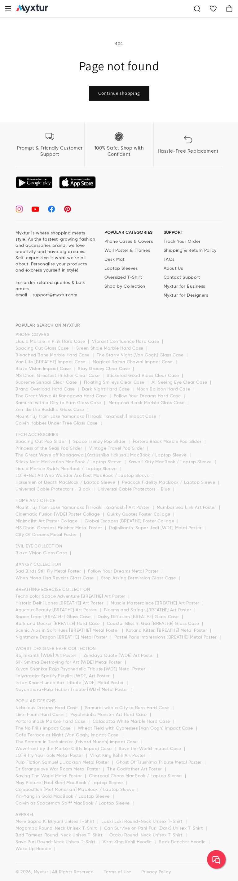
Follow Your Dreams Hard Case (148, 396)
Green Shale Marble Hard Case (110, 348)
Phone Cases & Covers (128, 241)
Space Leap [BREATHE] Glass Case (53, 617)
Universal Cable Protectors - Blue (134, 489)
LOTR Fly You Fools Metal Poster (50, 755)
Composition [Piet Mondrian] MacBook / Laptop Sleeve (75, 789)
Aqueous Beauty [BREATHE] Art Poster (56, 610)
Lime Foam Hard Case (40, 715)
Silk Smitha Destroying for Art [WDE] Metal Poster (69, 662)
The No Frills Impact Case (43, 728)
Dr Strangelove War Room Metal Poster (58, 769)
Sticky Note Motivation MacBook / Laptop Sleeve (69, 462)
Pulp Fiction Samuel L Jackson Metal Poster (63, 762)
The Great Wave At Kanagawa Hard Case (61, 396)
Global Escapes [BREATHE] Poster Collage (130, 521)
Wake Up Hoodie (34, 849)
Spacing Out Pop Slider (41, 441)
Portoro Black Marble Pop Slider (168, 441)
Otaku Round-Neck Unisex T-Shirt (146, 835)
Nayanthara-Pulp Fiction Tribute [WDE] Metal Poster (72, 689)
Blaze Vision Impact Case (43, 369)
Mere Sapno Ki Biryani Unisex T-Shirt (55, 821)
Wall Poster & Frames (127, 250)
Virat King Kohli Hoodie (128, 842)
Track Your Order (182, 241)
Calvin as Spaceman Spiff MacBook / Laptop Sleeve (73, 803)
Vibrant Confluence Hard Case (126, 341)
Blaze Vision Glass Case (41, 553)
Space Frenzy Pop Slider (100, 441)
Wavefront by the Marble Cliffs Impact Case (64, 749)
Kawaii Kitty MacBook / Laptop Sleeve (171, 462)
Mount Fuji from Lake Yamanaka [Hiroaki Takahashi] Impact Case (86, 416)
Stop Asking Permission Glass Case (139, 578)
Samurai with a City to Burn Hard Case (128, 708)
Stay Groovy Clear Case (104, 369)
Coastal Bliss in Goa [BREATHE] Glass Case (154, 623)
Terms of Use (117, 872)
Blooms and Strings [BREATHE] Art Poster (148, 610)
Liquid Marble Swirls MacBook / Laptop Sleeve (66, 469)
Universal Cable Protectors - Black (53, 489)
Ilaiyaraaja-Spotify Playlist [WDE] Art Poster (63, 676)
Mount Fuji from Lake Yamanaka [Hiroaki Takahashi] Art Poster (83, 507)
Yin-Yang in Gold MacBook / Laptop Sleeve (63, 796)
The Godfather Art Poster (135, 769)
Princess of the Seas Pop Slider (49, 448)
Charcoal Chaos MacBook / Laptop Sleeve (136, 776)
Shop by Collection (124, 286)
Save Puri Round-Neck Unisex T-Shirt (56, 842)
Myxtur (41, 872)
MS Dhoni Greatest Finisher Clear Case (58, 375)
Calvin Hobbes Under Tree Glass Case (57, 423)
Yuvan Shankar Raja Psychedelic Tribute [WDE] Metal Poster (81, 669)
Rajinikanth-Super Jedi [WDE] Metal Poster (156, 528)
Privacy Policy (156, 872)
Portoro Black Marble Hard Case (51, 721)
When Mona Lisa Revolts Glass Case (55, 578)
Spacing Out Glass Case (42, 348)
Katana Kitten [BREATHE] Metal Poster (167, 630)
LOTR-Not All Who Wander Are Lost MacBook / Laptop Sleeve (83, 475)
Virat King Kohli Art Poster (118, 755)
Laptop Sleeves (121, 268)
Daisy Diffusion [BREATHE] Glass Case (139, 617)
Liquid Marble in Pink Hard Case (50, 341)
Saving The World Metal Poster (49, 776)
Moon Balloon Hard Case (164, 389)
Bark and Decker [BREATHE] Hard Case (58, 623)
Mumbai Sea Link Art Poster (187, 507)
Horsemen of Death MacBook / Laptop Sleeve (66, 482)
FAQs (169, 259)
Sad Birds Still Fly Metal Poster (48, 571)
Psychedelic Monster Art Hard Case (109, 715)
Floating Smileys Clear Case (115, 382)
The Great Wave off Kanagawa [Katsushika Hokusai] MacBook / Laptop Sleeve (101, 455)
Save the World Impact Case (151, 749)
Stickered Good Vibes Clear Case (143, 375)
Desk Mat (114, 259)
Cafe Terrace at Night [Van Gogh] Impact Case (67, 735)
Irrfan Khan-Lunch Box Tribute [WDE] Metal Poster (70, 683)
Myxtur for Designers (186, 295)
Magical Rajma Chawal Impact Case (133, 362)
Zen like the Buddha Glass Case (50, 410)
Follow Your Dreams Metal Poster (124, 571)
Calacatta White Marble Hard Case (132, 721)
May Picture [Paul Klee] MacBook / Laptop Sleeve (69, 783)
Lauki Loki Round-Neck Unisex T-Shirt (142, 821)
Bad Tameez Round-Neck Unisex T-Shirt (59, 835)
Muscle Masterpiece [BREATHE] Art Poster (156, 603)
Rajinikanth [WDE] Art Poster (46, 655)
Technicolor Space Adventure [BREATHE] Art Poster (71, 596)
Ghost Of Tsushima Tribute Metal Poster (159, 762)
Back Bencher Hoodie (183, 842)
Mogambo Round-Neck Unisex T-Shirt (56, 828)
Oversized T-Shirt (123, 277)
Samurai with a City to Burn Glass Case (59, 403)
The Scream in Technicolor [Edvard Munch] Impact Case (77, 742)
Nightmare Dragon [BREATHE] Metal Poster (62, 637)
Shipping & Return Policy (190, 250)
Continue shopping (119, 93)
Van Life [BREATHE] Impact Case (51, 362)
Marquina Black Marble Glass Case (147, 403)
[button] (8, 8)
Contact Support (182, 277)
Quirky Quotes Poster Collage (139, 514)
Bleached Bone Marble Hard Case (53, 355)
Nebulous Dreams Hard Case (47, 708)
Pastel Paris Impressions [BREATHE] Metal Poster (166, 637)
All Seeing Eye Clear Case (180, 382)
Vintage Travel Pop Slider (117, 448)
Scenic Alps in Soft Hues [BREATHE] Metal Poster (68, 630)
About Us (173, 268)
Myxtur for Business (184, 286)
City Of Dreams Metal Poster (46, 535)
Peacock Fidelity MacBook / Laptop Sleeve (169, 482)
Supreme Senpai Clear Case (46, 382)
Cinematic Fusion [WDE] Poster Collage (58, 514)
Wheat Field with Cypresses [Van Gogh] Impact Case (136, 728)
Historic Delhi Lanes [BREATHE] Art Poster (60, 603)
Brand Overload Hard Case (45, 389)
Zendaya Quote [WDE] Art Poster (120, 655)
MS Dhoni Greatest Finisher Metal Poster (59, 528)
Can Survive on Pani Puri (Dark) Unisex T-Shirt (154, 828)
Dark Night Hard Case (106, 389)
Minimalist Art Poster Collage (47, 521)
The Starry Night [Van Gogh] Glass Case (141, 355)
